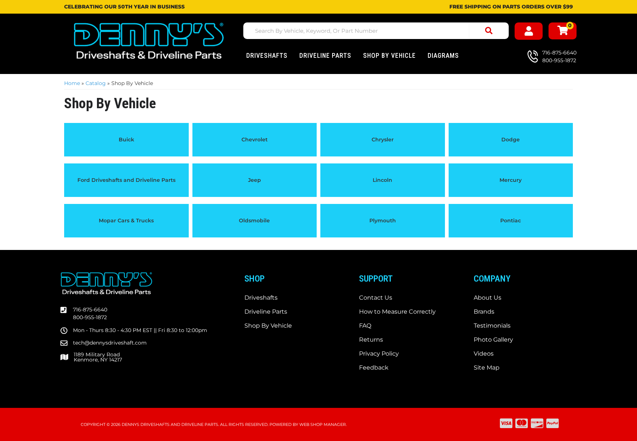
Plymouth (382, 220)
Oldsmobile (254, 220)
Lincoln (382, 180)
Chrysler (383, 139)
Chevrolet (254, 139)
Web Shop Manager (322, 424)
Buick (126, 139)
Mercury (510, 180)
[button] (376, 30)
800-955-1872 (90, 317)
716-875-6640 (90, 309)
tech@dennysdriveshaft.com (110, 342)
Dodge (510, 139)
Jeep (254, 180)
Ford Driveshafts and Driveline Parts (126, 180)
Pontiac (510, 220)
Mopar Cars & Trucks (126, 220)
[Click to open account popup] (529, 31)
